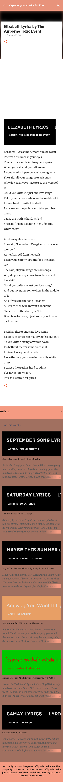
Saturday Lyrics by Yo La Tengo (17, 513)
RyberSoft (38, 775)
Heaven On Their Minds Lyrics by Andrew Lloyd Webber (28, 677)
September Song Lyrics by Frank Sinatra (21, 458)
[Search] (58, 5)
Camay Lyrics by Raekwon (14, 732)
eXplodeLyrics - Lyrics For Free (27, 5)
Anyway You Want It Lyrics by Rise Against (22, 623)
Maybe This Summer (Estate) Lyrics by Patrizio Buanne (28, 568)
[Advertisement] (31, 80)
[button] (6, 42)
